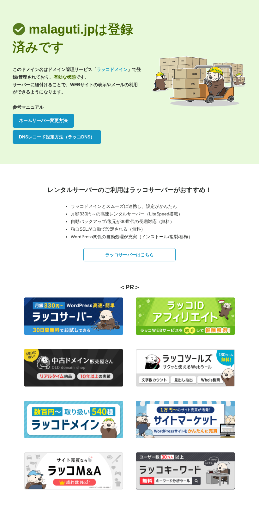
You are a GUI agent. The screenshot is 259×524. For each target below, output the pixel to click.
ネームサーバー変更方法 (43, 120)
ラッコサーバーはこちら (129, 254)
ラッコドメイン (112, 69)
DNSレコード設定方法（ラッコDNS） (57, 136)
